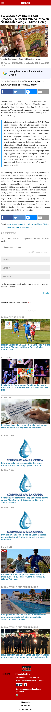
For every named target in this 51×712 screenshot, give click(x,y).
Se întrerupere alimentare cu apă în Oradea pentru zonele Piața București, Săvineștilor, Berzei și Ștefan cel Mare (24, 500)
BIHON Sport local (13, 317)
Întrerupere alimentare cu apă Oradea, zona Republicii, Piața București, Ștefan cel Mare (21, 464)
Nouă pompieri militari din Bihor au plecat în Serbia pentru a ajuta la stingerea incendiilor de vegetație (25, 656)
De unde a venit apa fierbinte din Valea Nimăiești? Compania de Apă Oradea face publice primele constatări (24, 537)
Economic (7, 398)
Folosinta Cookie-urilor (24, 674)
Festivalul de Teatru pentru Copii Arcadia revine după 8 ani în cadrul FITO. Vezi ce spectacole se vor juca (25, 387)
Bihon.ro (6, 674)
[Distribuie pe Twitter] (19, 91)
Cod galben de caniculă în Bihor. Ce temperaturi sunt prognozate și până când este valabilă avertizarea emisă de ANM (23, 617)
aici (29, 302)
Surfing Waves (34, 311)
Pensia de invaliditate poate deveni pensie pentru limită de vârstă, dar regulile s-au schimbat (24, 426)
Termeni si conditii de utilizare (27, 677)
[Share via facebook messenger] (31, 91)
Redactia (41, 681)
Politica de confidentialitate (26, 681)
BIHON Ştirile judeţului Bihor (19, 587)
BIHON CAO (7, 436)
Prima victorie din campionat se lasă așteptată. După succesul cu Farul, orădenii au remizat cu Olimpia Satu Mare (23, 576)
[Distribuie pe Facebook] (7, 91)
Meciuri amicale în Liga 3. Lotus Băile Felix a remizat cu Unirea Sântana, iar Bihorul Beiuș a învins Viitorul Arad (25, 347)
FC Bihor (6, 547)
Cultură (6, 357)
